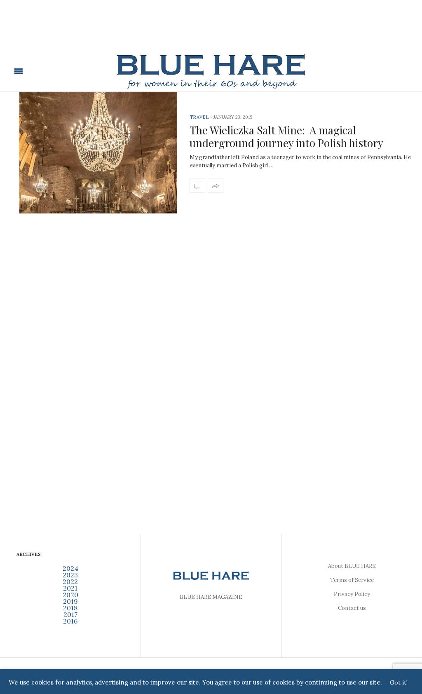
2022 (70, 581)
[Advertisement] (211, 31)
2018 (70, 608)
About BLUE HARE (352, 566)
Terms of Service (352, 580)
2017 (70, 614)
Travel (199, 117)
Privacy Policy (352, 594)
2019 (70, 601)
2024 (70, 568)
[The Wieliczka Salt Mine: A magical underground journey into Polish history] (98, 152)
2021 (70, 588)
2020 (70, 595)
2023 (70, 575)
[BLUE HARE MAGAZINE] (211, 71)
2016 (70, 621)
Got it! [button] (399, 682)
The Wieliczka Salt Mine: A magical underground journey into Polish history (286, 136)
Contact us (352, 608)
